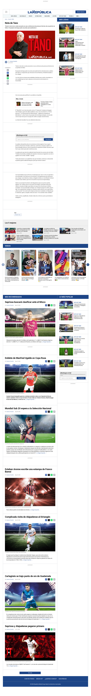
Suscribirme (48, 139)
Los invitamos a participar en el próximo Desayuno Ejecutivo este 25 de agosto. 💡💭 (45, 279)
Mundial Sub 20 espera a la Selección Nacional (28, 408)
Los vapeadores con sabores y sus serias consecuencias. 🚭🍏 (62, 279)
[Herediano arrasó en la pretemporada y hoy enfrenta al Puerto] (66, 363)
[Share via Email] (8, 81)
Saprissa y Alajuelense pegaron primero (24, 626)
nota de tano (17, 214)
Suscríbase (63, 679)
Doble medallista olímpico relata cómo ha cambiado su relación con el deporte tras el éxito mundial (24, 237)
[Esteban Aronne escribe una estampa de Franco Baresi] (30, 492)
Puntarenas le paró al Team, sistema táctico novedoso (79, 329)
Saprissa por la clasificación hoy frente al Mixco (79, 71)
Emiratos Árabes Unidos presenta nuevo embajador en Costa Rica (46, 104)
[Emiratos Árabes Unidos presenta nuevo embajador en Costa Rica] (38, 104)
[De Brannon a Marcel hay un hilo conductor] (66, 29)
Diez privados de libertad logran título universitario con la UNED (78, 230)
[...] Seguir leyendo (46, 341)
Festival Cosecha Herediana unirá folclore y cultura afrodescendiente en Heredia (51, 237)
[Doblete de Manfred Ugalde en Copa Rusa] (30, 378)
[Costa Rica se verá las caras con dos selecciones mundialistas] (66, 340)
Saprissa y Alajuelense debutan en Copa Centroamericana (79, 317)
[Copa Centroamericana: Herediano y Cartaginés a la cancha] (66, 305)
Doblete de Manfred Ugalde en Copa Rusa (25, 358)
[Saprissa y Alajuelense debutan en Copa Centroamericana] (66, 316)
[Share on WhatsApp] (8, 78)
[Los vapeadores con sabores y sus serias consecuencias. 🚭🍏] (62, 263)
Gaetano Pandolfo (13, 61)
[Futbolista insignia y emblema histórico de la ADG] (66, 351)
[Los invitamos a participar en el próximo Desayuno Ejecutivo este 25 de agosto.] (45, 263)
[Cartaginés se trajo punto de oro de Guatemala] (30, 596)
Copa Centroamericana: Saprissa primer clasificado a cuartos (80, 43)
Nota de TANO (11, 19)
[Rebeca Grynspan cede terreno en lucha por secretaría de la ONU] (18, 104)
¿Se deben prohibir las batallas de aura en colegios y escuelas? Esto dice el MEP (51, 230)
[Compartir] (8, 84)
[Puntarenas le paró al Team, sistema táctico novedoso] (66, 328)
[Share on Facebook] (8, 73)
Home (6, 19)
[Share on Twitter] (8, 75)
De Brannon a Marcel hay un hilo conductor (80, 29)
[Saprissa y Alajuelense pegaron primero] (30, 646)
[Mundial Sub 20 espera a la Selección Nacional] (30, 429)
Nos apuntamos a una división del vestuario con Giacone (80, 57)
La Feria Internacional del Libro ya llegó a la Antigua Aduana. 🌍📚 (28, 279)
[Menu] (7, 12)
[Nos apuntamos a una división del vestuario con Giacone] (66, 56)
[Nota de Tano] (30, 45)
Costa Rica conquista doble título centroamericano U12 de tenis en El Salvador (23, 230)
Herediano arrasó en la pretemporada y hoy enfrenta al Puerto (79, 364)
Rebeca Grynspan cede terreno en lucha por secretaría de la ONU (27, 104)
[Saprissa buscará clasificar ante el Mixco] (30, 322)
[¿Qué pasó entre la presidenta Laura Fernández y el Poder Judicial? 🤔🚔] (78, 263)
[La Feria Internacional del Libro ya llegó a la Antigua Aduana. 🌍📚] (29, 263)
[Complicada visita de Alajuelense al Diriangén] (30, 537)
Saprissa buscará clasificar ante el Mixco (25, 302)
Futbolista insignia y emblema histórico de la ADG (79, 352)
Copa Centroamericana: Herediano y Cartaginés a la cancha (80, 305)
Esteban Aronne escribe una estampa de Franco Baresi (28, 470)
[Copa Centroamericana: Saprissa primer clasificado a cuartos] (66, 42)
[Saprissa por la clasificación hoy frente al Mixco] (66, 70)
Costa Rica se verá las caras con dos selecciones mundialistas (79, 340)
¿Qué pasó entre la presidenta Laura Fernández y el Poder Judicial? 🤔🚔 (78, 279)
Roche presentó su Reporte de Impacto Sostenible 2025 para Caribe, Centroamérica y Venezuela (12, 279)
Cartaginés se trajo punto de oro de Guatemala (28, 576)
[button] (80, 11)
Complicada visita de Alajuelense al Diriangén (27, 517)
